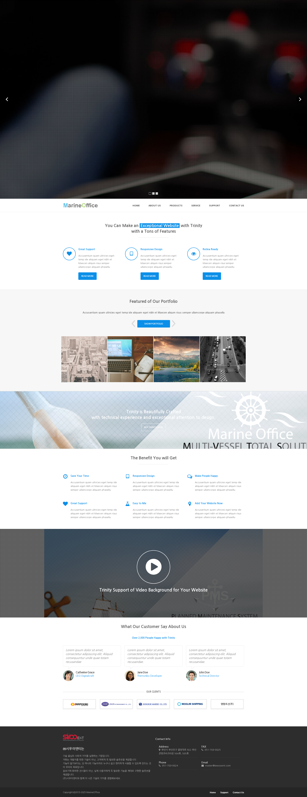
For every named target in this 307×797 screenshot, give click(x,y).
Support (214, 205)
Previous (133, 323)
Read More (87, 276)
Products (176, 206)
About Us (155, 205)
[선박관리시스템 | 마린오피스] (80, 205)
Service (195, 205)
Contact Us (236, 205)
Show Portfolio (153, 324)
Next (173, 323)
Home (136, 205)
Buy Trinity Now (153, 427)
